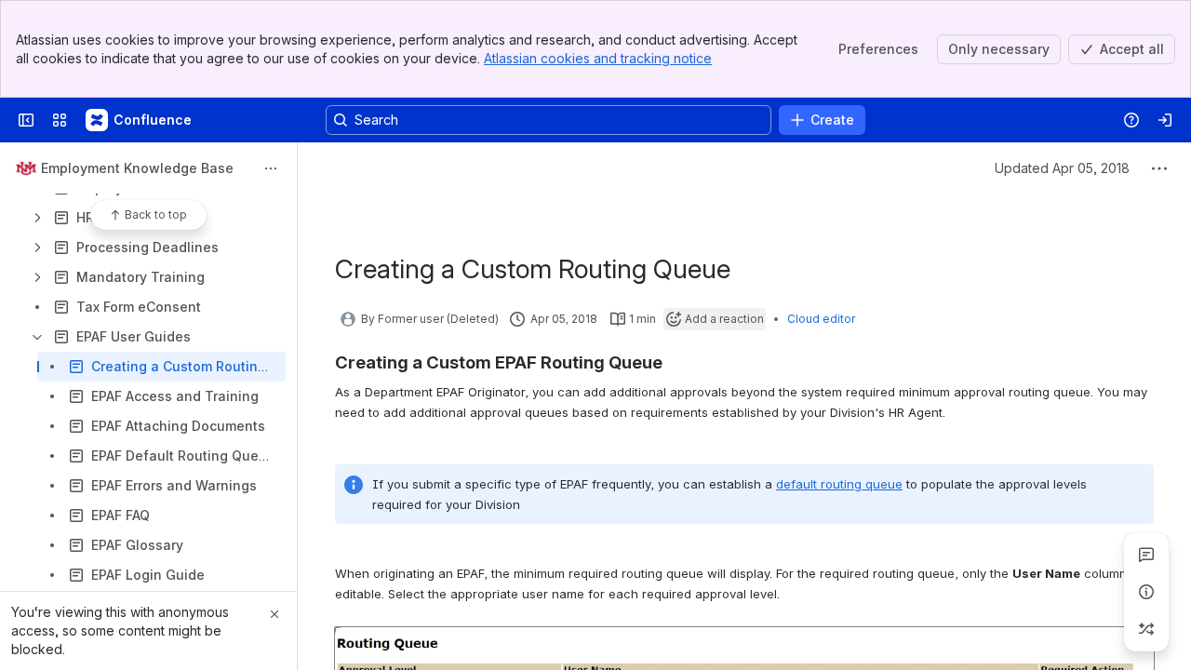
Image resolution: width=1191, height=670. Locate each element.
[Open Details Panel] (1146, 592)
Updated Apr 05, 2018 (1062, 168)
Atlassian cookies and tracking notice (598, 58)
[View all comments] (1146, 555)
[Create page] (1146, 629)
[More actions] (271, 168)
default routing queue (839, 483)
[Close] (274, 614)
